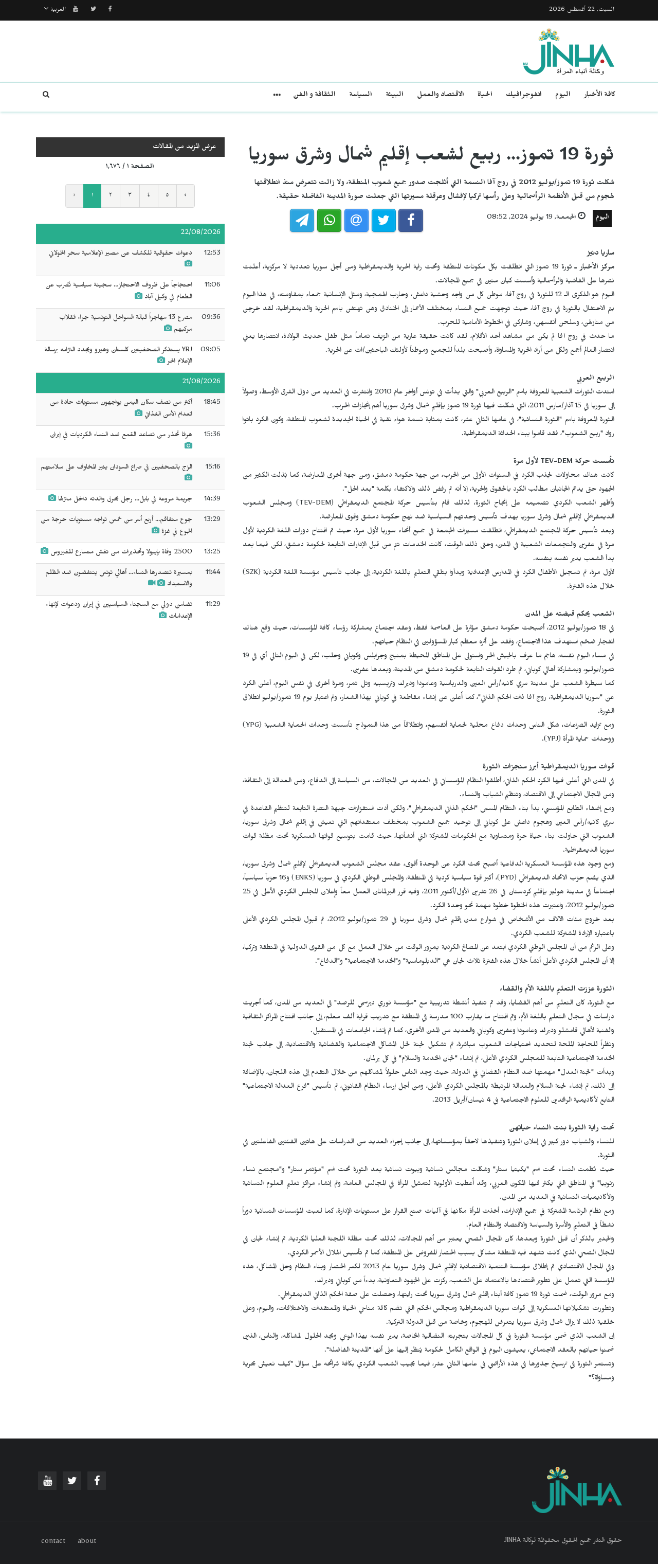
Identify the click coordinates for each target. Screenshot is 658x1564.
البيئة (395, 96)
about (87, 1542)
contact (53, 1542)
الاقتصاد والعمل (440, 96)
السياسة (360, 96)
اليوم (563, 96)
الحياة (485, 96)
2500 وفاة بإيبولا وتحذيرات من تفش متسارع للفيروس (120, 553)
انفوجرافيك (524, 96)
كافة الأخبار (599, 96)
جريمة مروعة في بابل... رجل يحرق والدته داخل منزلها (125, 500)
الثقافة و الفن (314, 96)
